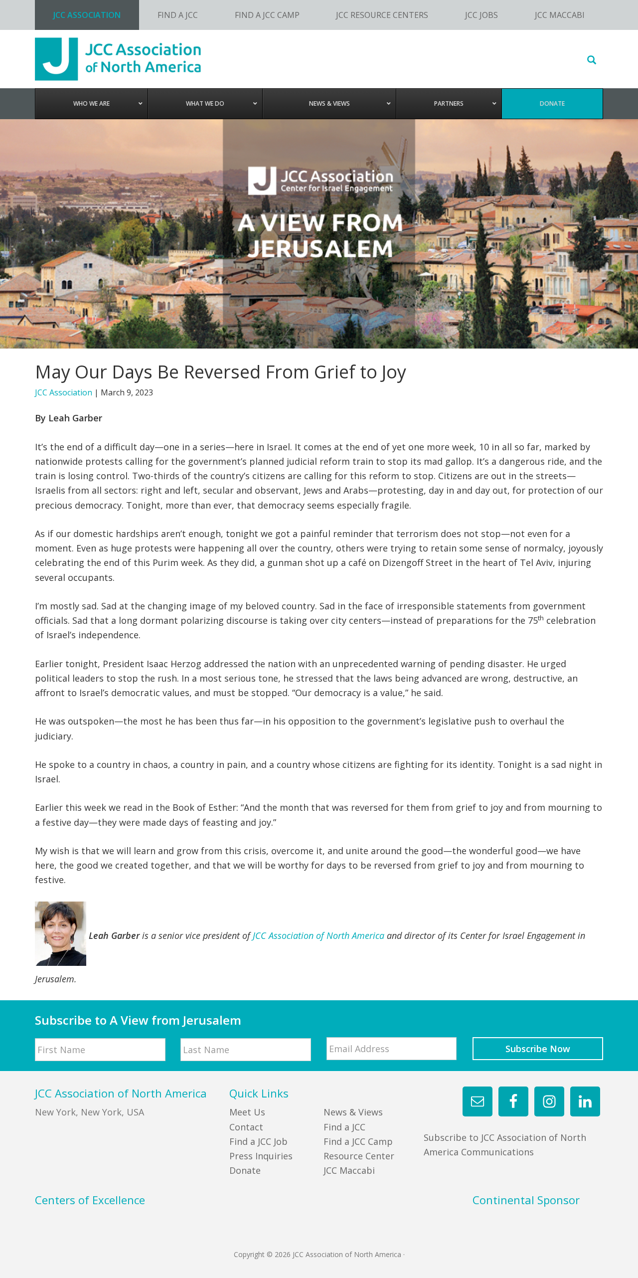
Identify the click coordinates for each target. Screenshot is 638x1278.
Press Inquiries (261, 1156)
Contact (246, 1127)
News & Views (353, 1112)
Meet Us (247, 1112)
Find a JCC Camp (358, 1141)
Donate (245, 1170)
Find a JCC (344, 1127)
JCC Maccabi (349, 1170)
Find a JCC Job (258, 1141)
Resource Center (358, 1156)
